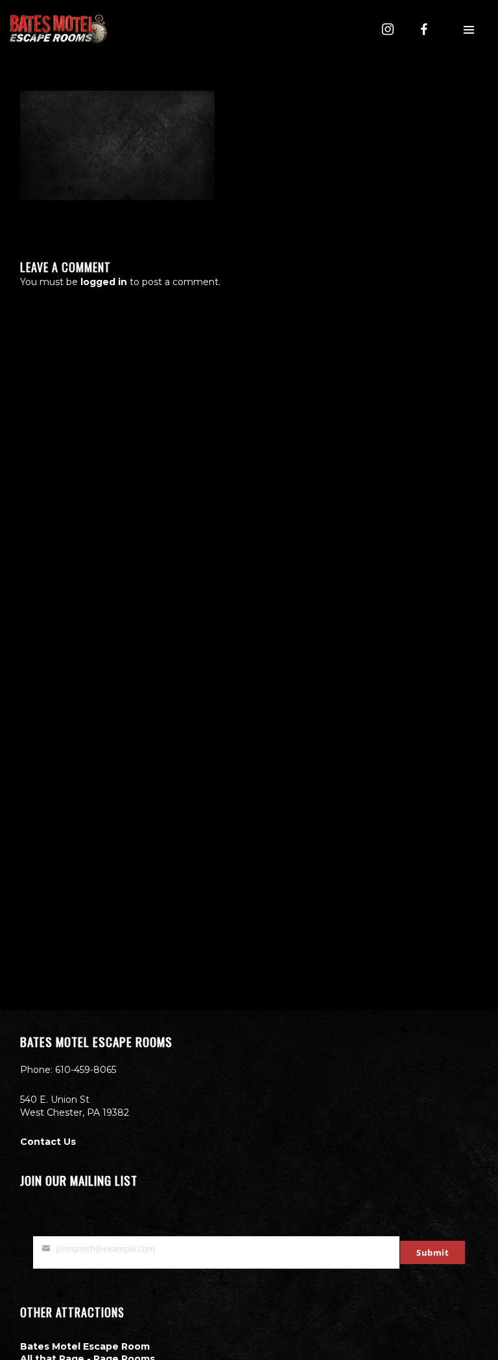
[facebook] (424, 29)
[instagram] (388, 29)
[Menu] (469, 29)
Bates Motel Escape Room (85, 1346)
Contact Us (48, 1141)
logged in (103, 282)
